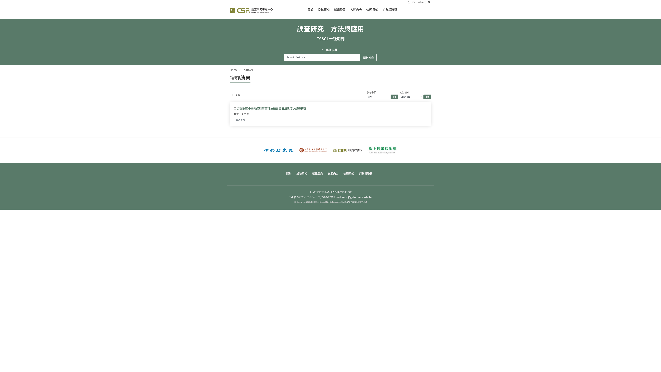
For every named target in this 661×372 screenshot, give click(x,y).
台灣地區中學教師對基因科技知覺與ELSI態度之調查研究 (271, 108)
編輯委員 (340, 9)
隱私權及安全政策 (348, 201)
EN (413, 2)
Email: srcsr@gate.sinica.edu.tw (353, 197)
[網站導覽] (409, 2)
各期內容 (356, 9)
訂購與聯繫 (389, 9)
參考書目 (371, 92)
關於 (310, 9)
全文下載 (240, 119)
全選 (237, 95)
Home (234, 70)
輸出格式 (404, 92)
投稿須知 (323, 9)
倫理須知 (372, 9)
